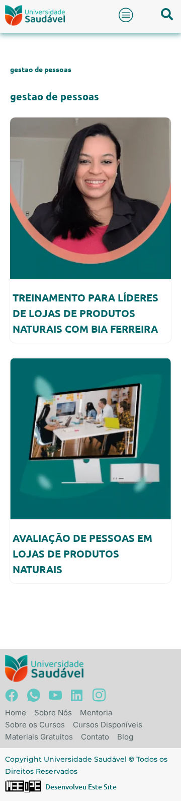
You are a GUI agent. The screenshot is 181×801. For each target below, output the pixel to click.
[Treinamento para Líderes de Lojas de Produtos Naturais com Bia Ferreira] (90, 198)
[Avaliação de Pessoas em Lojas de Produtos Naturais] (90, 438)
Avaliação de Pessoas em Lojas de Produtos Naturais (82, 553)
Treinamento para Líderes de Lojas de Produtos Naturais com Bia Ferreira (85, 313)
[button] (126, 15)
